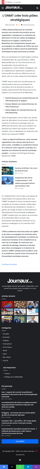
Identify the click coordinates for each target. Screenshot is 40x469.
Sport (5, 354)
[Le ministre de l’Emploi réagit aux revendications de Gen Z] (20, 319)
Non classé (6, 357)
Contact (7, 373)
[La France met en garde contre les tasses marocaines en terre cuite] (20, 304)
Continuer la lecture (9, 264)
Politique (6, 340)
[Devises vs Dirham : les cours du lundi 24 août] (7, 171)
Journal (5, 360)
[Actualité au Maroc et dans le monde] (13, 8)
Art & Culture (7, 347)
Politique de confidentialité (13, 377)
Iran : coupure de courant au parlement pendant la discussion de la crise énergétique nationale (19, 394)
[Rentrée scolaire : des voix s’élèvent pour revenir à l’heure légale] (7, 319)
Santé (5, 350)
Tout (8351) (20, 441)
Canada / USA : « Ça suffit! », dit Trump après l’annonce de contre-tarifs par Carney (19, 422)
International (7, 344)
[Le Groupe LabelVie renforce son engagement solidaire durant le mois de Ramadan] (32, 304)
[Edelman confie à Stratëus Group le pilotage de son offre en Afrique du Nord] (32, 319)
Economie (6, 337)
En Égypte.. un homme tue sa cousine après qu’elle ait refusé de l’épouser (18, 414)
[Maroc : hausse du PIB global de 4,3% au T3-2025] (7, 304)
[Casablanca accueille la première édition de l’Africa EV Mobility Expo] (20, 312)
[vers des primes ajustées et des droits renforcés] (32, 312)
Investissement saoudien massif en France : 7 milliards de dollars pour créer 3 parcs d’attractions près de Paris (19, 431)
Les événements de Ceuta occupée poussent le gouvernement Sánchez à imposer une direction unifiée (19, 404)
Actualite (6, 334)
